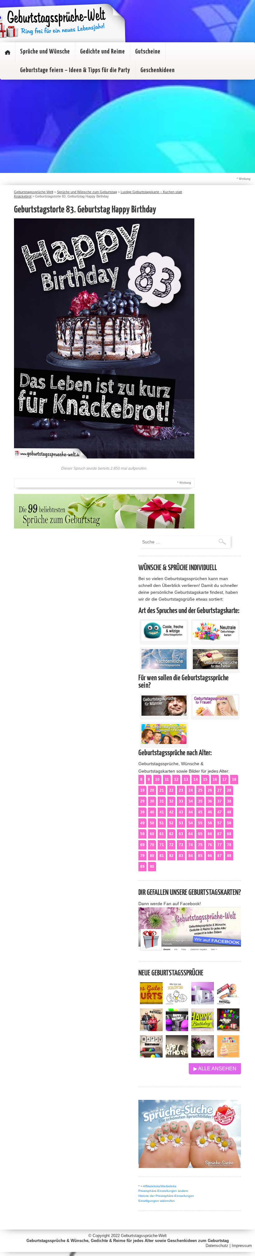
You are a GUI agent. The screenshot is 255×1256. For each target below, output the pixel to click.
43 (181, 812)
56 (210, 823)
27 (219, 790)
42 (171, 812)
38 (229, 801)
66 (210, 834)
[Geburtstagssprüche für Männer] (164, 714)
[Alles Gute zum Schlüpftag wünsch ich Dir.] (177, 1002)
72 (171, 845)
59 (142, 834)
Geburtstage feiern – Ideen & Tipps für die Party (75, 70)
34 (190, 801)
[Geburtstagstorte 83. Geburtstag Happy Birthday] (104, 456)
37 (219, 801)
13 (186, 779)
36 (210, 801)
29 (142, 801)
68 (229, 834)
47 (219, 812)
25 (200, 790)
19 (142, 790)
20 (152, 790)
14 (195, 779)
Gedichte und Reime (102, 52)
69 (142, 845)
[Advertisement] (127, 126)
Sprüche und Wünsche (45, 52)
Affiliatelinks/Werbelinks (159, 1186)
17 (224, 779)
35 (200, 801)
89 (142, 866)
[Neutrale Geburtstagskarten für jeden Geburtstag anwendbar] (215, 639)
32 (171, 801)
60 (152, 834)
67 (219, 834)
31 (162, 801)
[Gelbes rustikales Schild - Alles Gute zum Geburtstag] (151, 1002)
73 (181, 845)
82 (171, 856)
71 (162, 845)
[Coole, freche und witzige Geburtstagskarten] (164, 639)
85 (200, 856)
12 (176, 779)
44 (190, 812)
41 (162, 812)
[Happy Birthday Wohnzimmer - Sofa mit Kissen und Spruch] (151, 1055)
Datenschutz (217, 1245)
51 (162, 823)
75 (200, 845)
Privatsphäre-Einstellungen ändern (163, 1191)
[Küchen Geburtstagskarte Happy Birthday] (177, 1029)
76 (210, 845)
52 (171, 823)
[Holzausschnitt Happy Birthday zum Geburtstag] (202, 1029)
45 (200, 812)
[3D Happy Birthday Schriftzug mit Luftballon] (202, 1002)
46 (210, 812)
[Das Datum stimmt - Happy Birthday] (228, 1055)
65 (200, 834)
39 (142, 812)
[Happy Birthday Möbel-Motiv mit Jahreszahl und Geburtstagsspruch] (177, 1055)
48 (229, 812)
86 (210, 856)
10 (157, 779)
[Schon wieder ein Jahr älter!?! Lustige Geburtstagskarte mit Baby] (228, 1002)
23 (181, 790)
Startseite (7, 52)
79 (142, 856)
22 (171, 790)
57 (219, 823)
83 (181, 856)
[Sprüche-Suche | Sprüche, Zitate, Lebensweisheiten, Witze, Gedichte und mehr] (189, 1166)
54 (190, 823)
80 (152, 856)
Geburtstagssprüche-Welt (144, 1235)
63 (181, 834)
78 (229, 845)
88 (229, 856)
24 (190, 790)
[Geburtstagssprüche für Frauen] (215, 714)
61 (162, 834)
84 (190, 856)
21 (162, 790)
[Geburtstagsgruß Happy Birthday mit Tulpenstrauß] (202, 1055)
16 (215, 779)
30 (152, 801)
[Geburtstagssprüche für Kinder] (164, 742)
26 (210, 790)
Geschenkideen (158, 70)
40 (152, 812)
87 (219, 856)
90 (152, 866)
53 (181, 823)
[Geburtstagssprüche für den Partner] (215, 667)
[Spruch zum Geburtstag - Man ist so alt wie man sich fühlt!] (151, 1029)
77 (219, 845)
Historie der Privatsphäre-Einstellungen (166, 1196)
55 (200, 823)
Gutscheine (147, 52)
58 (229, 823)
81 (162, 856)
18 (234, 779)
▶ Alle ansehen (214, 1068)
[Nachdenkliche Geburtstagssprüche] (164, 667)
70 (152, 845)
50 (152, 823)
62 (171, 834)
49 (142, 823)
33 (181, 801)
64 (190, 834)
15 (205, 779)
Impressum (242, 1245)
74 (190, 845)
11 (167, 779)
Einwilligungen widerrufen (156, 1201)
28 (229, 790)
